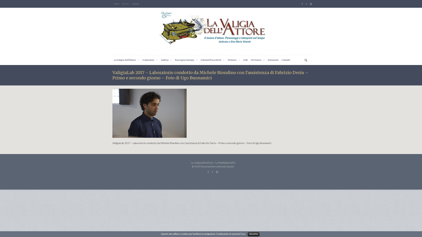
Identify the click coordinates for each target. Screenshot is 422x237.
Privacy (125, 4)
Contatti (135, 4)
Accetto (253, 234)
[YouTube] (306, 3)
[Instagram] (311, 3)
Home (116, 4)
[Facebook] (302, 3)
